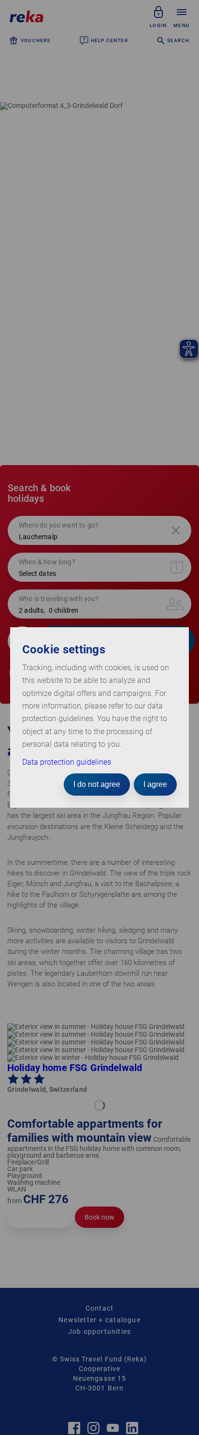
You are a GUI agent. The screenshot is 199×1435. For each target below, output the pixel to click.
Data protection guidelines (66, 762)
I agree (155, 784)
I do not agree (96, 784)
